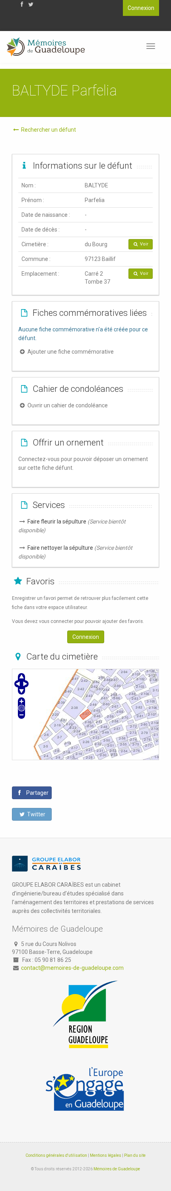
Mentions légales (105, 1155)
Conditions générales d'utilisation (56, 1155)
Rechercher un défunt (48, 129)
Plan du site (135, 1155)
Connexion (141, 8)
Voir (143, 244)
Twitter (35, 814)
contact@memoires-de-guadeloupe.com (72, 968)
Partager (37, 793)
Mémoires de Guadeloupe (116, 1169)
